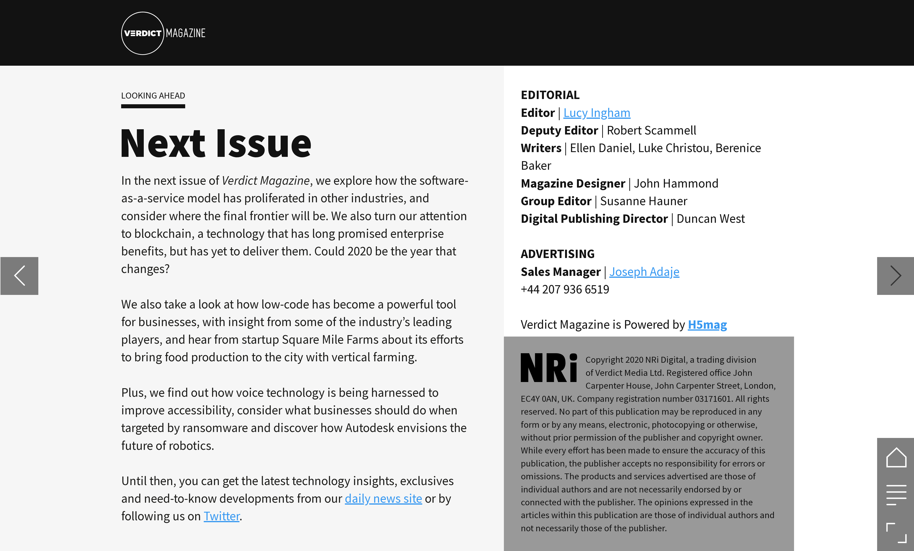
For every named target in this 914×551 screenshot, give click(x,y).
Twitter (221, 516)
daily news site (383, 498)
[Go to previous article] (19, 276)
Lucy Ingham (597, 112)
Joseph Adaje (644, 271)
